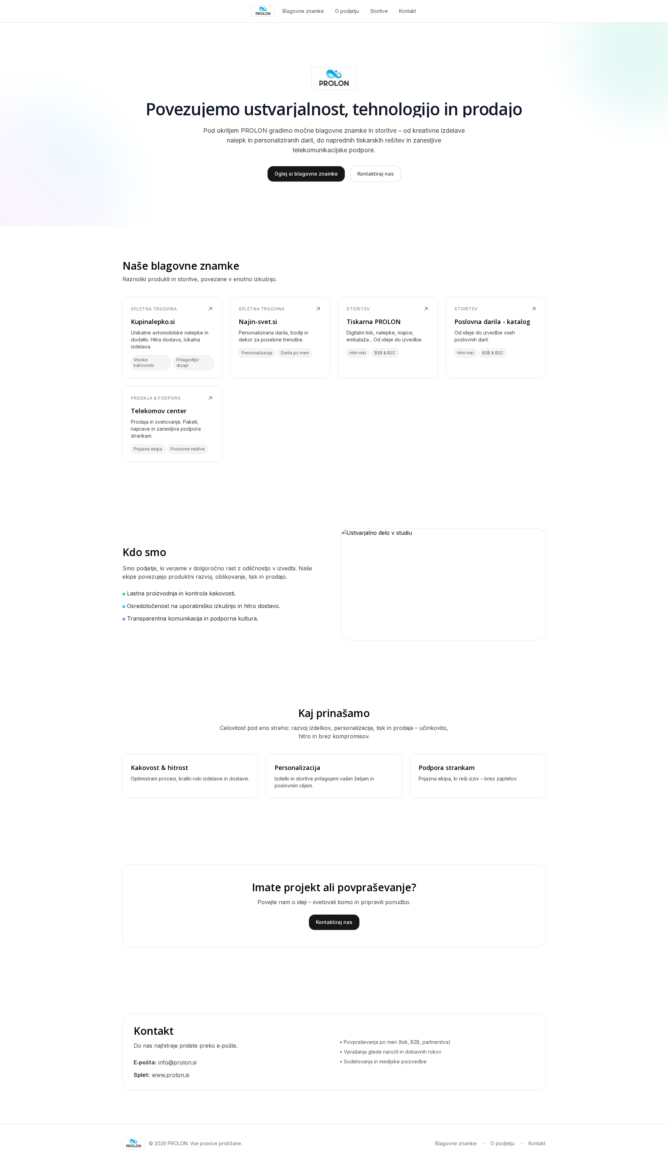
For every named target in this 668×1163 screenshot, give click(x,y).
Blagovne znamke (303, 11)
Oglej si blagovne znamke (306, 174)
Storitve (379, 11)
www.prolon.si (170, 1074)
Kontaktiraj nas (375, 174)
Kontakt (407, 11)
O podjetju (347, 11)
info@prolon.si (177, 1062)
